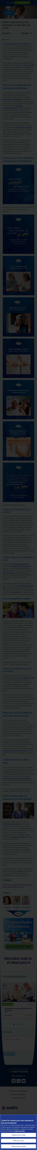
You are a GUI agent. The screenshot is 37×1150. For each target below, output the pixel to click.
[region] (18, 1132)
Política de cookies (20, 1131)
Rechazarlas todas (18, 1140)
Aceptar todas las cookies (18, 1146)
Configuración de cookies (18, 1135)
